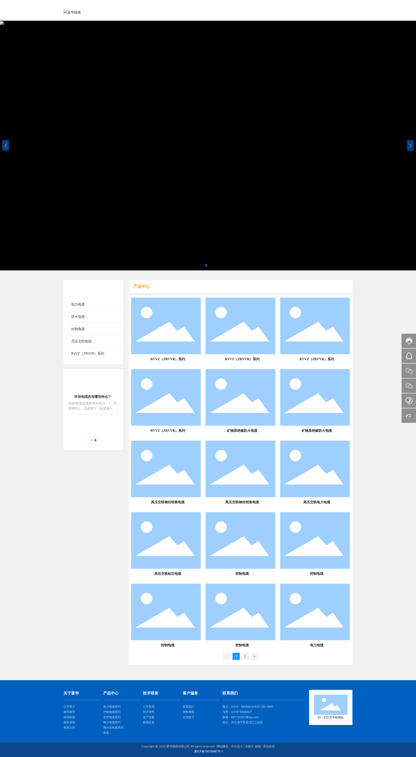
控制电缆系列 (112, 712)
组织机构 (69, 717)
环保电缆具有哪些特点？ (92, 396)
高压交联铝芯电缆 (167, 573)
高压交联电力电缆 (316, 502)
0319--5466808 (242, 706)
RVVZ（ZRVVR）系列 (167, 359)
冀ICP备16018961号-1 (208, 751)
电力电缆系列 (112, 706)
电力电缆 (317, 645)
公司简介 (69, 706)
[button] (206, 265)
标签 (258, 746)
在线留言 (188, 717)
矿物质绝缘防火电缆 (242, 430)
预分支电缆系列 (113, 727)
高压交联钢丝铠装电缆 (168, 502)
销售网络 (188, 712)
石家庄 (249, 746)
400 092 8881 (263, 706)
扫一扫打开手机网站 (331, 717)
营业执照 (269, 746)
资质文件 (69, 727)
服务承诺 (69, 722)
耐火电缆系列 (112, 722)
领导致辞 (69, 712)
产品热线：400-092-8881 (332, 4)
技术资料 (149, 712)
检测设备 (149, 722)
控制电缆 (242, 573)
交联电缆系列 (112, 717)
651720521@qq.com (245, 717)
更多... (107, 732)
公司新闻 (149, 706)
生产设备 (149, 717)
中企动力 (237, 746)
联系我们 (188, 706)
